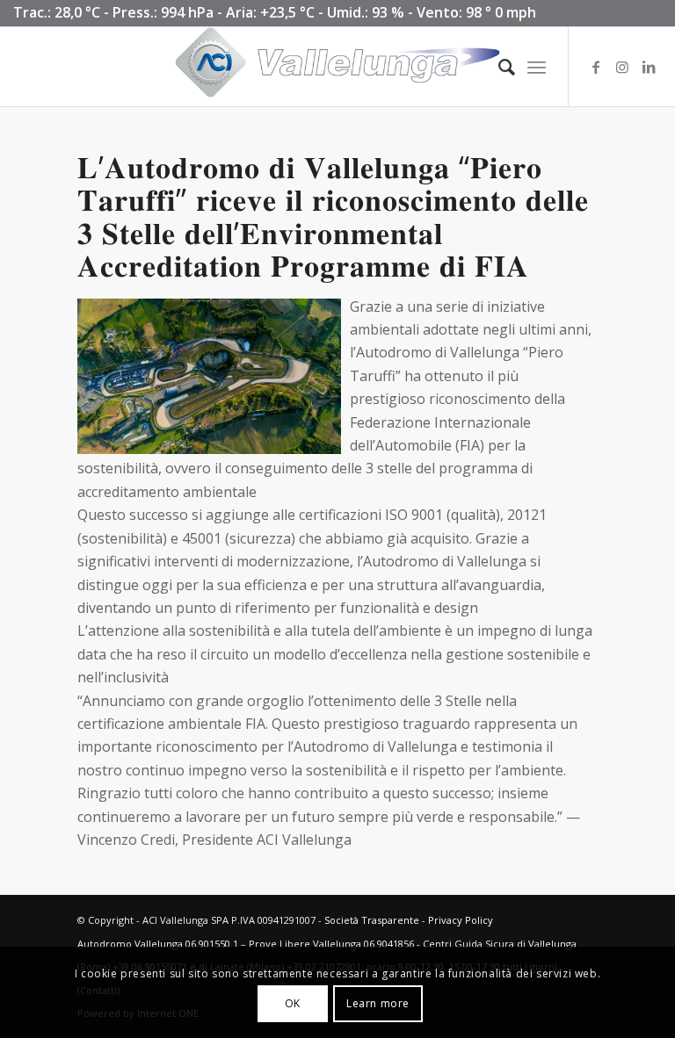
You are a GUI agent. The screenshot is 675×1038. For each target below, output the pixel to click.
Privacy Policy (460, 919)
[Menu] (536, 66)
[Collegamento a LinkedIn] (648, 67)
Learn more (378, 1003)
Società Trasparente (371, 919)
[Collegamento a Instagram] (622, 67)
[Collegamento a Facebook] (596, 67)
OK (293, 1003)
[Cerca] (498, 66)
